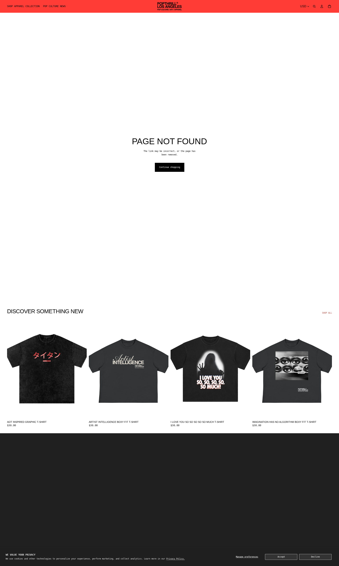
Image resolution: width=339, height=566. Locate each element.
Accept (281, 557)
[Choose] (81, 413)
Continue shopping (169, 167)
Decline (315, 557)
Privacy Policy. (175, 559)
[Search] (314, 6)
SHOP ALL (327, 313)
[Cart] (329, 6)
